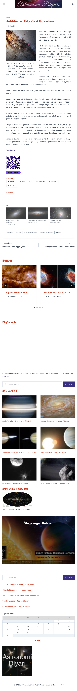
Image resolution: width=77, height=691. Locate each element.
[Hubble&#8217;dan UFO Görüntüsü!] (38, 213)
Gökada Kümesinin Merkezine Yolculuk (55, 421)
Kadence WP (58, 685)
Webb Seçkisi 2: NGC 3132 (57, 292)
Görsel (8, 17)
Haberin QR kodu (13, 172)
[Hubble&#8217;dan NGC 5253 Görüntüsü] (16, 213)
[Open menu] (4, 4)
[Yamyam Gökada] (60, 213)
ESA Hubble (10, 150)
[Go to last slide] (5, 285)
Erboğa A (10, 232)
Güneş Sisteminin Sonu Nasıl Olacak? (60, 245)
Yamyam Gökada (55, 220)
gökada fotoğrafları (46, 232)
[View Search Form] (73, 4)
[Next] (71, 285)
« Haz (37, 641)
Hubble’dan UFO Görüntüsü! (37, 220)
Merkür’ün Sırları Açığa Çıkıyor (14, 245)
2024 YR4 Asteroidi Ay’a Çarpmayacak (55, 483)
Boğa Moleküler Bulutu (16, 292)
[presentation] (19, 276)
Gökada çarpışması (30, 232)
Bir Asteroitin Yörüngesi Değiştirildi (15, 483)
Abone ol (68, 384)
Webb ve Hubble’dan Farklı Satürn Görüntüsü (19, 452)
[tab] (34, 307)
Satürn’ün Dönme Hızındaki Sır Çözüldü (16, 421)
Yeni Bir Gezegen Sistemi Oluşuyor (53, 452)
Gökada (19, 232)
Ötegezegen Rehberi (38, 523)
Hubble (58, 232)
